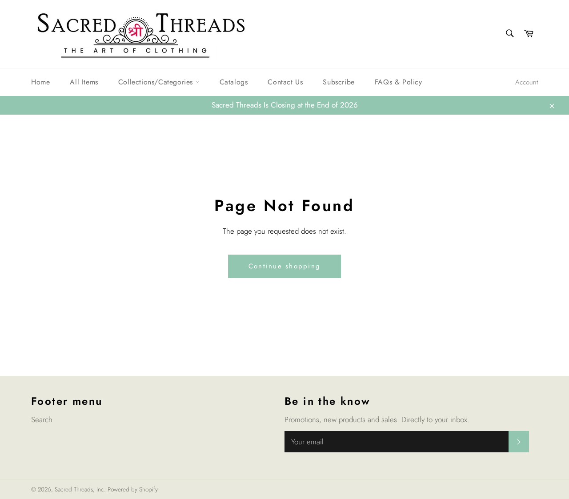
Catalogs (234, 82)
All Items (84, 82)
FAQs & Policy (398, 82)
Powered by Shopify (133, 489)
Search (41, 419)
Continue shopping (284, 266)
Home (40, 82)
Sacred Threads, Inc (79, 489)
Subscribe (338, 82)
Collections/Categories (157, 82)
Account (526, 82)
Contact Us (285, 82)
